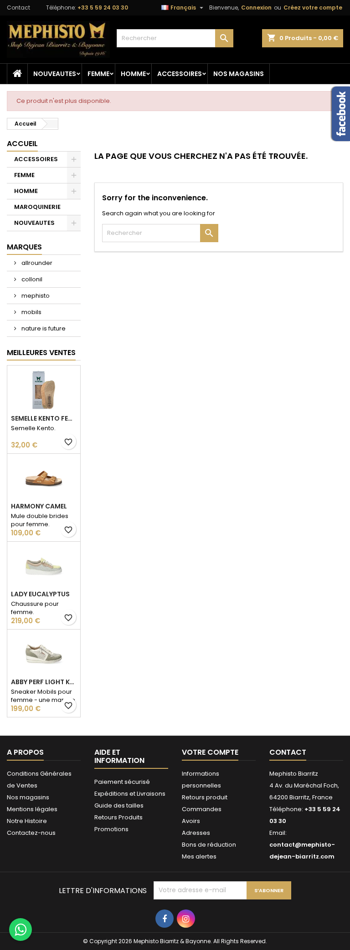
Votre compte (210, 752)
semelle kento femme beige (44, 418)
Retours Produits (118, 817)
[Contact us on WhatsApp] (20, 929)
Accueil (22, 143)
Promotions (111, 829)
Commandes (201, 809)
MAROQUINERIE (37, 207)
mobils (30, 312)
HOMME (133, 73)
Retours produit (204, 797)
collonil (31, 279)
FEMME (98, 73)
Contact (18, 7)
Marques (24, 247)
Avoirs (191, 821)
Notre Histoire (27, 821)
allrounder (36, 263)
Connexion (256, 7)
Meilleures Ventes (41, 352)
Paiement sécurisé (122, 781)
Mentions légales (32, 809)
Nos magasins (238, 73)
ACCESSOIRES (179, 73)
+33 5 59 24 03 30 (102, 7)
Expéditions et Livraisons (129, 793)
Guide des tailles (119, 805)
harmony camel (39, 506)
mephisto (35, 295)
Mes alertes (199, 856)
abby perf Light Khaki (44, 682)
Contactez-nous (31, 832)
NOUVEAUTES (54, 73)
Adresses (196, 832)
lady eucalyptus (40, 594)
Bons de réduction (209, 844)
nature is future (43, 328)
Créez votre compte (312, 7)
